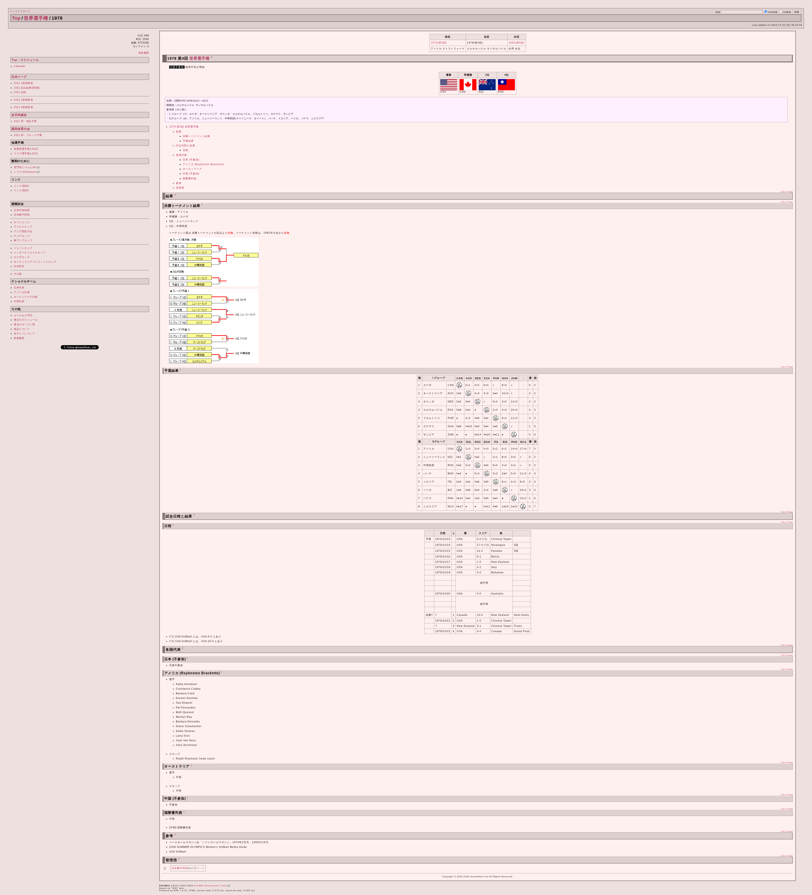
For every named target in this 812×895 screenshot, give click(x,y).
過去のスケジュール (26, 319)
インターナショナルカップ (29, 252)
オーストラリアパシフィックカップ (35, 261)
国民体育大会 (20, 128)
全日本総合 (19, 115)
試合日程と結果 (185, 145)
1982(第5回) (517, 42)
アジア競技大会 (23, 231)
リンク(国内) (21, 185)
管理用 (180, 187)
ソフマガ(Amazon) (25, 171)
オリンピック (22, 222)
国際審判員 (189, 178)
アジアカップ (22, 236)
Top (16, 18)
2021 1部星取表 (23, 83)
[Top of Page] (787, 192)
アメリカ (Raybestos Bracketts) (203, 164)
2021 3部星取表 (23, 107)
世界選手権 (36, 18)
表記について (22, 329)
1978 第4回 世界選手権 (184, 126)
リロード (25, 11)
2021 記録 (20, 92)
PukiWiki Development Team (211, 885)
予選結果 (188, 140)
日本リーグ (19, 76)
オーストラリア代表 (26, 296)
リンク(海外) (21, 190)
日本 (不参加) (191, 159)
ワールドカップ (23, 226)
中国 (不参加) (191, 173)
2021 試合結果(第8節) (27, 87)
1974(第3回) (439, 42)
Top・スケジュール (25, 60)
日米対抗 (19, 266)
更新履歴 (144, 52)
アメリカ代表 (22, 292)
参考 (178, 183)
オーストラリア (192, 168)
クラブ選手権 (22, 153)
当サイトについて (24, 333)
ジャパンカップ (23, 248)
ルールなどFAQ (23, 315)
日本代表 (19, 287)
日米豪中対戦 (22, 214)
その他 (18, 273)
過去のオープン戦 (24, 324)
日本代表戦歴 (22, 210)
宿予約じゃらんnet (25, 167)
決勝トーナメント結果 (196, 136)
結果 (178, 131)
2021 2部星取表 (23, 99)
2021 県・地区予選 (25, 121)
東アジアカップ (23, 240)
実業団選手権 (22, 148)
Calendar (19, 66)
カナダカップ (22, 257)
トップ (14, 11)
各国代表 (181, 155)
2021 (35, 148)
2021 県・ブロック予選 (28, 135)
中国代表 (19, 301)
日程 (185, 150)
